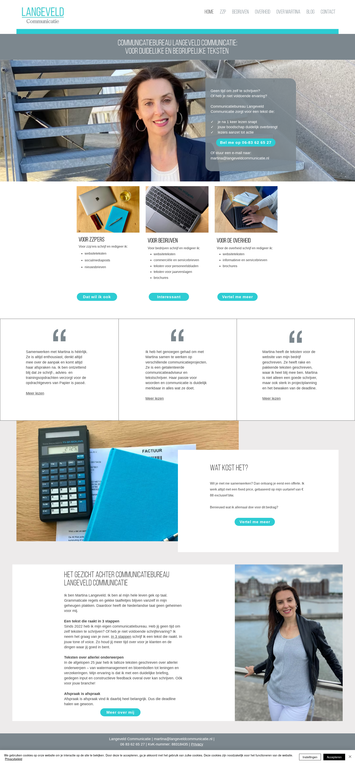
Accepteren (334, 757)
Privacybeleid (13, 759)
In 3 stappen (121, 637)
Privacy (197, 744)
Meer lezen (35, 393)
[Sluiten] (350, 757)
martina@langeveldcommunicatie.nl (183, 739)
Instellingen (310, 757)
